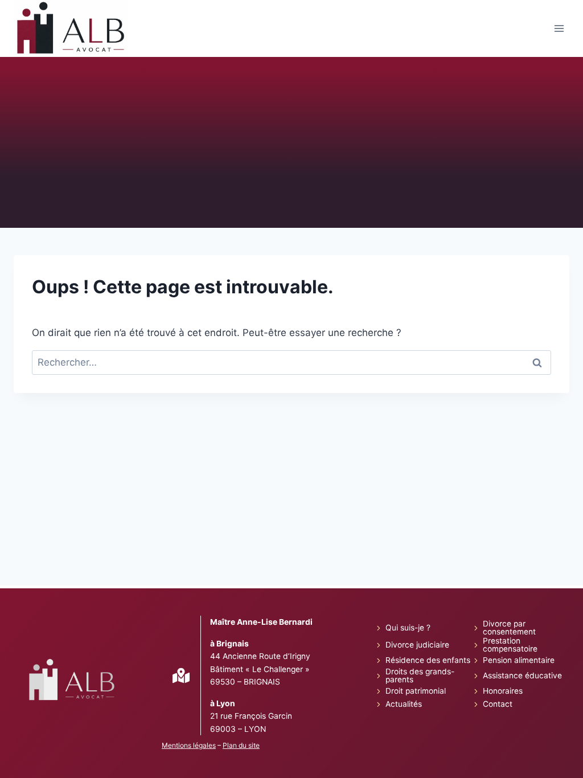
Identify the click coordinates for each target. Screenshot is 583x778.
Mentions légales (189, 745)
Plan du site (241, 745)
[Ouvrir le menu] (558, 29)
